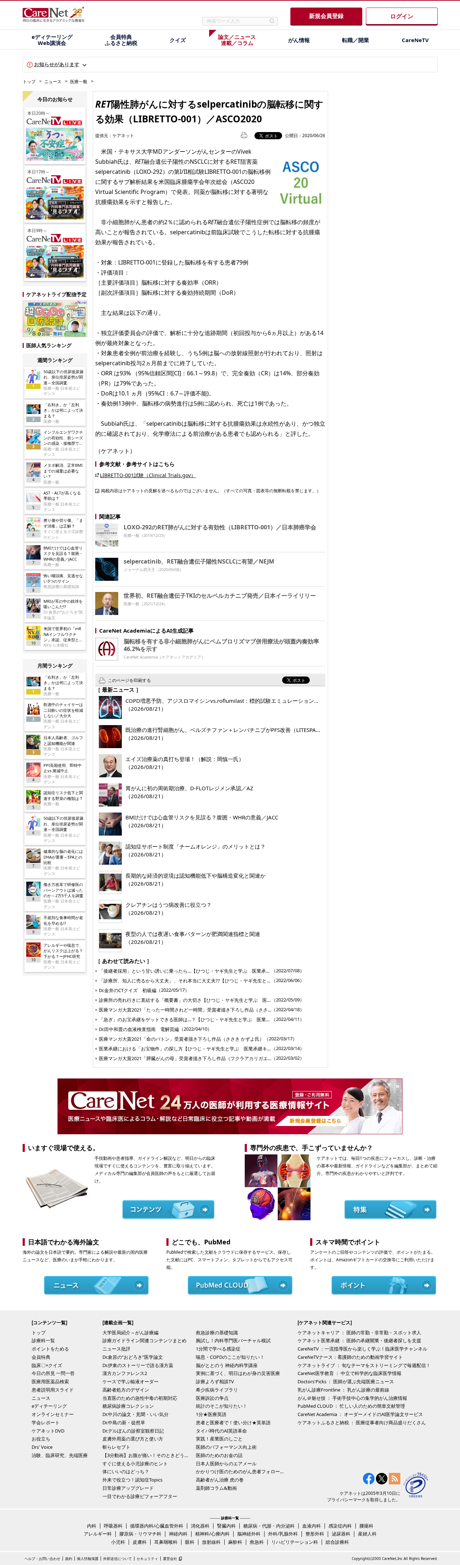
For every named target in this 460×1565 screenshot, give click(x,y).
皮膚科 (140, 1542)
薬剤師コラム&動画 (216, 1488)
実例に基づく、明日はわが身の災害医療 (238, 1373)
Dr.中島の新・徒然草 (123, 1422)
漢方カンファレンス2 (124, 1373)
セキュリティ (147, 1558)
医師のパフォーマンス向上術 (226, 1447)
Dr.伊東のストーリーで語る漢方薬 (137, 1365)
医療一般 (78, 81)
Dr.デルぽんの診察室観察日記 (133, 1431)
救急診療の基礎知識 (217, 1332)
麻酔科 (235, 1542)
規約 (68, 1558)
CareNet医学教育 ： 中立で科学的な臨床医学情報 (349, 1373)
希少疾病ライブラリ (217, 1390)
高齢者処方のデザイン (125, 1390)
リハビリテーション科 (294, 1542)
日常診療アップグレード (128, 1488)
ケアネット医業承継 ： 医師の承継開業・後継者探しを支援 (359, 1340)
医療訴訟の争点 (212, 1398)
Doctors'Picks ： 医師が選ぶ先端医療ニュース (346, 1381)
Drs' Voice (42, 1447)
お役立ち (41, 1438)
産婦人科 (367, 1533)
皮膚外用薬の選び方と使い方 (132, 1438)
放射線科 (211, 1542)
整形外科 (314, 1533)
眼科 (189, 1542)
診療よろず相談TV (215, 1381)
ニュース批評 (116, 1348)
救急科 (257, 1542)
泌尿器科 (341, 1533)
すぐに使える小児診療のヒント (135, 1463)
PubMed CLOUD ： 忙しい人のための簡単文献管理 (351, 1406)
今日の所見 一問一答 (53, 1373)
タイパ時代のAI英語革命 (221, 1431)
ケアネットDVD (48, 1431)
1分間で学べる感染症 (218, 1348)
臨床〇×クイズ (47, 1365)
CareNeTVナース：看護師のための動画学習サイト (350, 1357)
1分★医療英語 (211, 1414)
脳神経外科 (249, 1533)
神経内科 (178, 1533)
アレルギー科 (98, 1533)
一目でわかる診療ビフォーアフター (139, 1496)
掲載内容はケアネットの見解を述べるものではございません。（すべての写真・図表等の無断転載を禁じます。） (211, 490)
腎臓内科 (226, 1526)
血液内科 (311, 1526)
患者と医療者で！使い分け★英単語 (233, 1422)
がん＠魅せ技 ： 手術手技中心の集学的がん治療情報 (352, 1398)
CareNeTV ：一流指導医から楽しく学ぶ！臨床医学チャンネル (362, 1348)
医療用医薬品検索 (50, 1381)
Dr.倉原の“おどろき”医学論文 (132, 1357)
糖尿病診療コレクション (128, 1406)
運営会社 (170, 1558)
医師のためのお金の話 (219, 1455)
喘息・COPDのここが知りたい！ (230, 1357)
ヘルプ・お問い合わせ (42, 1558)
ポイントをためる (50, 1348)
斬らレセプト (116, 1447)
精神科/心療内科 (212, 1533)
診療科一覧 (43, 1340)
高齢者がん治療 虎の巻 (220, 1479)
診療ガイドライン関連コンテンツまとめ (144, 1340)
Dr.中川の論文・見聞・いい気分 (135, 1414)
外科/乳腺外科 (283, 1533)
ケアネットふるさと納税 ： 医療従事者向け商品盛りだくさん (362, 1422)
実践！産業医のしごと (219, 1438)
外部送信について (117, 1558)
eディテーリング (49, 1406)
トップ (29, 81)
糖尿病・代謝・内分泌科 (269, 1526)
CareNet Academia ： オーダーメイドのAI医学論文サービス (360, 1414)
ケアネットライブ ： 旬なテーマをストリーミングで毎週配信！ (364, 1365)
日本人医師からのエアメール (226, 1463)
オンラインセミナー (53, 1414)
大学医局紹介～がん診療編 (130, 1332)
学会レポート (46, 1422)
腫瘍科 (366, 1526)
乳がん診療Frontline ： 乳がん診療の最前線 (343, 1390)
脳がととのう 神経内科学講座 (227, 1365)
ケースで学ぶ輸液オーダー (130, 1381)
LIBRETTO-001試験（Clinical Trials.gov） (148, 475)
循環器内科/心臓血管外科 (156, 1526)
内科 (91, 1526)
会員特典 (41, 1357)
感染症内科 (340, 1526)
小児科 (118, 1542)
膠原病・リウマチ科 (140, 1533)
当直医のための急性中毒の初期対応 (139, 1398)
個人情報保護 (87, 1558)
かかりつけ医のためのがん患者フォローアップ (241, 1471)
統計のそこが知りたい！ (221, 1406)
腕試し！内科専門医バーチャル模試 (233, 1340)
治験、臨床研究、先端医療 (60, 1455)
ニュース (52, 81)
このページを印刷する (129, 680)
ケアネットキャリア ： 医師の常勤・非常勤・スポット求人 (359, 1332)
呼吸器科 (113, 1526)
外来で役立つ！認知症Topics (132, 1479)
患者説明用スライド (53, 1390)
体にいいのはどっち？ (125, 1471)
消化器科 (200, 1526)
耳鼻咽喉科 (166, 1542)
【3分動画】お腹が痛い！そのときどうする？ (147, 1455)
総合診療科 (337, 1542)
